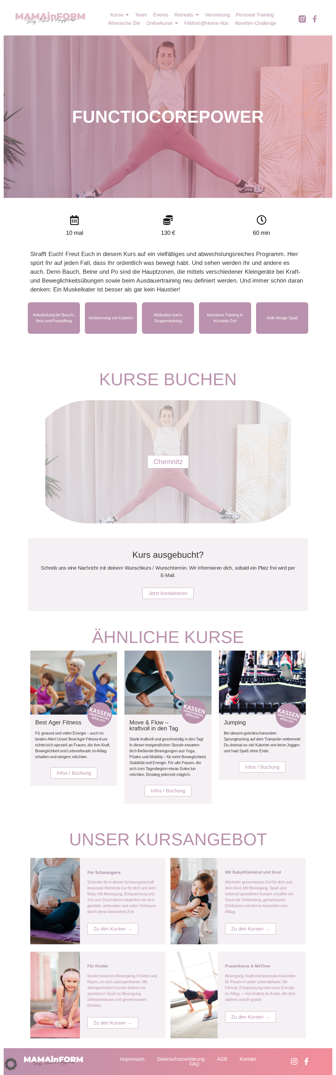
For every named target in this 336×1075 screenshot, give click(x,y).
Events (160, 14)
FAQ (194, 1063)
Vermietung (217, 14)
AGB (222, 1059)
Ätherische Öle (124, 23)
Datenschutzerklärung (181, 1059)
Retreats (183, 14)
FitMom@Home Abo (206, 23)
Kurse (116, 14)
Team (141, 14)
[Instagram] (294, 1061)
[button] (11, 1064)
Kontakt (248, 1059)
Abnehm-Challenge (255, 23)
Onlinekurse (159, 23)
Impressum (132, 1059)
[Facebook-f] (314, 19)
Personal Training (255, 14)
